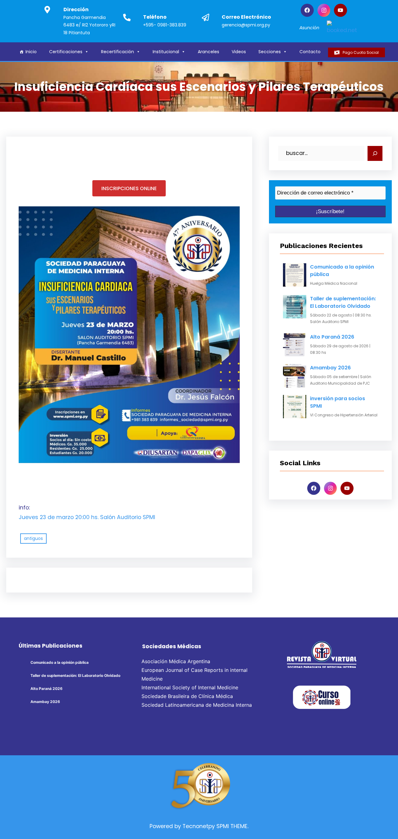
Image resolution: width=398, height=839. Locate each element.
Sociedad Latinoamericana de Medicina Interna (196, 705)
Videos (239, 52)
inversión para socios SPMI (337, 402)
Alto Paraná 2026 (332, 336)
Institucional (166, 52)
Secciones (269, 52)
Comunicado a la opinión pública (342, 270)
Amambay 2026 (330, 367)
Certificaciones (65, 52)
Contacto (310, 52)
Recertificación (117, 52)
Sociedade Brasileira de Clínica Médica (187, 696)
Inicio (31, 52)
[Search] (375, 153)
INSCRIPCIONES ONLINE (129, 188)
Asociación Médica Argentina (175, 661)
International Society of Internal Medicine (189, 687)
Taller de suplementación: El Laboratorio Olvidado (343, 302)
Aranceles (208, 52)
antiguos (33, 538)
